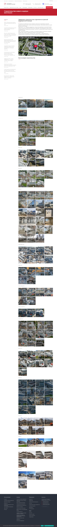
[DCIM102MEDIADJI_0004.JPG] (22, 153)
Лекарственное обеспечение (21, 508)
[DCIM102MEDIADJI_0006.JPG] (48, 153)
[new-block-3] (40, 475)
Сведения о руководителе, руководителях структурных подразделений (21, 516)
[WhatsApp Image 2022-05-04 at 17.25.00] (22, 212)
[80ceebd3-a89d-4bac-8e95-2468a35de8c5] (40, 422)
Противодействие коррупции (8, 506)
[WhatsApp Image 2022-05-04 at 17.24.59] (31, 238)
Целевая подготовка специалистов (34, 504)
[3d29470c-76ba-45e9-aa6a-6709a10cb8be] (22, 422)
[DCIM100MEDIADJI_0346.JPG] (48, 363)
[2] (40, 442)
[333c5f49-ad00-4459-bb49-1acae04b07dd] (48, 422)
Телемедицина (24, 7)
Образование (30, 7)
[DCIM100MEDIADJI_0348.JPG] (22, 371)
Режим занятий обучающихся (33, 501)
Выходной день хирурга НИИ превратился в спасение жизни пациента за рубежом (9, 76)
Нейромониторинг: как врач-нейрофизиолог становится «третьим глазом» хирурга (9, 59)
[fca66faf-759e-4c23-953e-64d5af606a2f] (22, 455)
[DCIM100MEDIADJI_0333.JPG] (48, 354)
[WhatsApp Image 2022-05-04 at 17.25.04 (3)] (31, 221)
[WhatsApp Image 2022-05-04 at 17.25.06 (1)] (31, 212)
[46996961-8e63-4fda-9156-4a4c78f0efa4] (31, 430)
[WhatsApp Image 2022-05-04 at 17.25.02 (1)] (48, 230)
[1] (22, 442)
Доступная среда (40, 7)
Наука (20, 7)
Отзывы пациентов (19, 511)
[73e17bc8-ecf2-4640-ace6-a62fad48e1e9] (31, 422)
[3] (48, 442)
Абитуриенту (31, 507)
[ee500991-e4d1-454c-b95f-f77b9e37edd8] (40, 430)
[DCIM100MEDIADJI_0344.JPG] (40, 363)
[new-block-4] (48, 475)
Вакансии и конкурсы (7, 501)
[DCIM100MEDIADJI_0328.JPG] (31, 354)
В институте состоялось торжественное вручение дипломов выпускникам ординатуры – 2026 (10, 65)
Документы (6, 503)
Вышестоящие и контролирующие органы (22, 510)
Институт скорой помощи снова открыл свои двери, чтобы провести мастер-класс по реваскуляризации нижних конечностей (10, 35)
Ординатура (31, 500)
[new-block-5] (22, 484)
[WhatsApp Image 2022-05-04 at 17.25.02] (31, 230)
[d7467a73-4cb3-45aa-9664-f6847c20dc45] (31, 455)
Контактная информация (20, 520)
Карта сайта (6, 508)
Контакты (35, 7)
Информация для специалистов (21, 505)
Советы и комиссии (32, 515)
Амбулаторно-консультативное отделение (21, 501)
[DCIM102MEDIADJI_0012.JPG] (31, 153)
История (5, 499)
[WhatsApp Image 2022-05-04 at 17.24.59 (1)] (40, 204)
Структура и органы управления (9, 500)
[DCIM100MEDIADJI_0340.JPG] (31, 363)
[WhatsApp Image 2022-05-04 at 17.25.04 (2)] (40, 221)
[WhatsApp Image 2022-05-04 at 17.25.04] (22, 221)
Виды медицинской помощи (21, 502)
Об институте (6, 7)
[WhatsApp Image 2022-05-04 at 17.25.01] (22, 238)
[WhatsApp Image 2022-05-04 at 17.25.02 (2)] (40, 230)
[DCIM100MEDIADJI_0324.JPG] (22, 354)
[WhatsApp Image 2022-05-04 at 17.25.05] (40, 212)
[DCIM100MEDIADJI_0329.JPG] (40, 354)
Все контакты (45, 506)
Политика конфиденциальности (49, 525)
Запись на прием (49, 7)
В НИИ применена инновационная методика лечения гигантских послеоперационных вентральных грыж (10, 71)
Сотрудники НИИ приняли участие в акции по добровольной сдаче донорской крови (10, 28)
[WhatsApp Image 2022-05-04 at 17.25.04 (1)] (48, 221)
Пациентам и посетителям (14, 7)
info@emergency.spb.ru (46, 504)
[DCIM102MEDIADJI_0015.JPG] (31, 162)
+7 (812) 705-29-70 (37, 4)
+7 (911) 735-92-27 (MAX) (48, 4)
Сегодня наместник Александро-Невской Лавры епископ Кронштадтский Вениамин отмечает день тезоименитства (9, 54)
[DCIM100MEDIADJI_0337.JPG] (22, 363)
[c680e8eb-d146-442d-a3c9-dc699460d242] (22, 463)
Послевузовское (31, 508)
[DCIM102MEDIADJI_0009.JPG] (22, 162)
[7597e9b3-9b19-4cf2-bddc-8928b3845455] (22, 430)
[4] (31, 442)
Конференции (31, 516)
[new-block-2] (31, 475)
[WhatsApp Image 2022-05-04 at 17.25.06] (40, 238)
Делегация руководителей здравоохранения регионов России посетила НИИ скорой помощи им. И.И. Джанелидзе (10, 41)
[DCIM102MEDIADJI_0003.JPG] (40, 153)
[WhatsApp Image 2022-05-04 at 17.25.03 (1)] (48, 204)
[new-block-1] (22, 475)
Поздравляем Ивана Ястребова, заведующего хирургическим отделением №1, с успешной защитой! (9, 47)
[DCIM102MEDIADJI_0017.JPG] (40, 162)
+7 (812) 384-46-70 (28, 4)
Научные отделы (31, 514)
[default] (22, 103)
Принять (42, 525)
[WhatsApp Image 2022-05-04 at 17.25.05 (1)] (48, 212)
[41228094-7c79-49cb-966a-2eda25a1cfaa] (40, 455)
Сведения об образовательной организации (9, 505)
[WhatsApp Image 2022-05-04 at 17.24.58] (31, 204)
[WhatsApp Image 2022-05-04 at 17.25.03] (22, 230)
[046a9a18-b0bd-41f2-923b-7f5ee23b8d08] (48, 455)
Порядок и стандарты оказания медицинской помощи (21, 513)
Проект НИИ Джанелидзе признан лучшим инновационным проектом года (10, 23)
